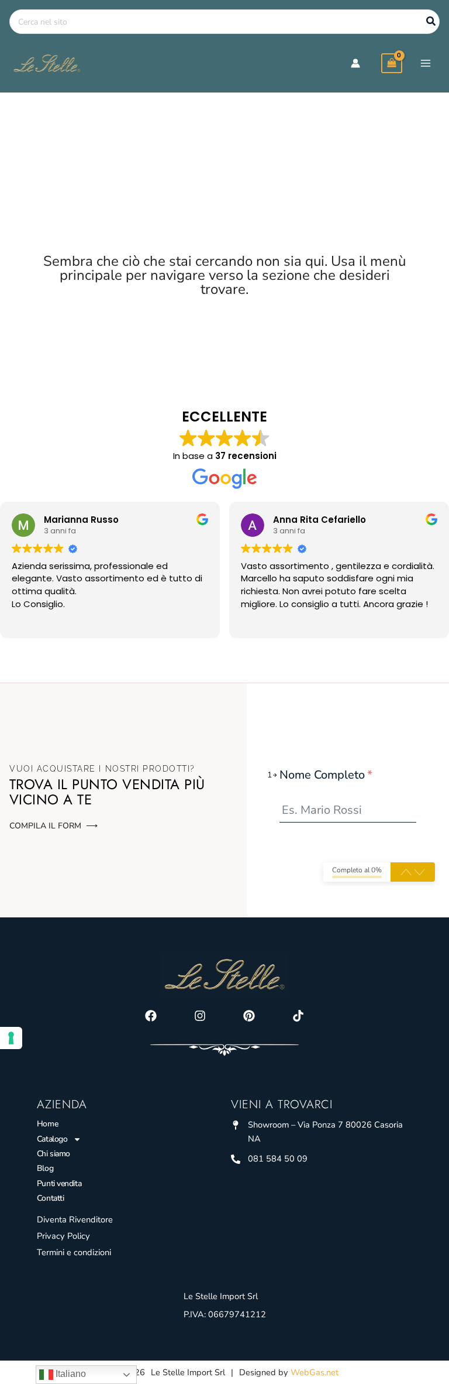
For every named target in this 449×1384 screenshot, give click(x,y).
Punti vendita (59, 1183)
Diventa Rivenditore (75, 1219)
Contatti (50, 1198)
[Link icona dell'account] (355, 63)
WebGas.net (315, 1372)
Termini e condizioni (74, 1252)
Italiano (69, 1374)
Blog (45, 1168)
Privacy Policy (63, 1236)
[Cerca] (431, 21)
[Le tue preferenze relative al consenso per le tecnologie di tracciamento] (11, 1038)
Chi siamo (53, 1153)
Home (47, 1123)
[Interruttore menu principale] (425, 63)
